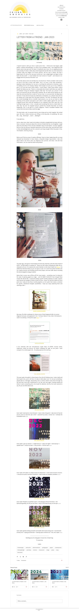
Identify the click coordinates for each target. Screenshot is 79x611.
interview (35, 550)
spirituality (29, 550)
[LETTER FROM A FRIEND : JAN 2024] (39, 575)
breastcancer (41, 550)
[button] (67, 25)
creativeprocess (58, 547)
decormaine (19, 552)
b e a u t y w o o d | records (61, 12)
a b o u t (61, 5)
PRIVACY (39, 610)
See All (67, 567)
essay (57, 550)
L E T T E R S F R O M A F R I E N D (16, 25)
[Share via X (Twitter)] (20, 556)
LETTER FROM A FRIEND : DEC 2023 (59, 582)
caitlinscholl (28, 547)
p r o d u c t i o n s (61, 10)
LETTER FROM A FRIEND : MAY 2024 (19, 582)
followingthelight (20, 550)
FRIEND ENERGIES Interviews (29, 25)
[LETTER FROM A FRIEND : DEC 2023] (59, 575)
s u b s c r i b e (61, 17)
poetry (52, 550)
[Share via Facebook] (17, 556)
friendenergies (20, 547)
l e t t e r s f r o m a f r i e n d (61, 13)
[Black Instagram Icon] (61, 20)
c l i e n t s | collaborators (61, 15)
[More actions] (61, 33)
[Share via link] (26, 556)
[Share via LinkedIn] (23, 556)
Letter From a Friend (39, 25)
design (48, 550)
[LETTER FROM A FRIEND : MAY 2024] (19, 575)
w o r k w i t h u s (61, 7)
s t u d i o (61, 8)
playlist (51, 547)
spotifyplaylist (45, 547)
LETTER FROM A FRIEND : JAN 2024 (39, 582)
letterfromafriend (36, 547)
